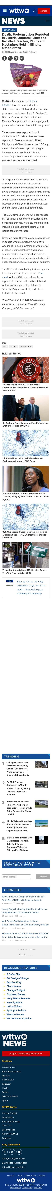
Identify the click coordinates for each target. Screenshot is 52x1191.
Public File (38, 1188)
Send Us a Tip (8, 1129)
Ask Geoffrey (14, 982)
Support (42, 1176)
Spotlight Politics (16, 1010)
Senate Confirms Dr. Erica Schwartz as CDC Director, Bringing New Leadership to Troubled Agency (25, 496)
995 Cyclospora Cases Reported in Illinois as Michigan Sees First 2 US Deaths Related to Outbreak (24, 534)
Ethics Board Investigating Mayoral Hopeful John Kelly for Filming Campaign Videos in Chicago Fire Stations (19, 844)
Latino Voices (14, 1006)
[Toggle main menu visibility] (5, 10)
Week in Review (16, 1014)
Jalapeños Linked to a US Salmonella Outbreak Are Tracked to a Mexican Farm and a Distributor (25, 387)
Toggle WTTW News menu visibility (48, 21)
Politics (5, 1092)
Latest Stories (8, 1067)
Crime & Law (8, 1079)
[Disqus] (26, 636)
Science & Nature (10, 1096)
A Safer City (13, 974)
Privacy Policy (15, 1188)
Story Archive (8, 1117)
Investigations (14, 1002)
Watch (20, 1176)
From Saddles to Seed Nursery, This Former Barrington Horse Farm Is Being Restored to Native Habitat (19, 808)
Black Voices (14, 986)
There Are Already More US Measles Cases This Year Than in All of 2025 (24, 571)
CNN (4, 51)
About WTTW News (11, 1121)
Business (9, 29)
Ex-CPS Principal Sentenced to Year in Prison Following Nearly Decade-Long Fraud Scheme (18, 788)
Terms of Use (27, 1188)
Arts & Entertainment (11, 1071)
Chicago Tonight (16, 990)
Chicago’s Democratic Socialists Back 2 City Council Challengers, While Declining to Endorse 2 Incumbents (18, 769)
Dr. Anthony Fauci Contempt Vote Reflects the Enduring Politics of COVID (25, 424)
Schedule (10, 1176)
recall (14, 346)
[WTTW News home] (13, 21)
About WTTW (31, 1176)
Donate (43, 10)
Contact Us (7, 1125)
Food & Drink (26, 346)
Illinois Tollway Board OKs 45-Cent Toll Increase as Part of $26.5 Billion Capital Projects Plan (19, 826)
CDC (5, 346)
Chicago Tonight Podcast (13, 1158)
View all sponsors (26, 172)
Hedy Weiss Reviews (18, 998)
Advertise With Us (10, 1133)
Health (5, 1087)
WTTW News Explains (19, 1018)
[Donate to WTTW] (26, 1180)
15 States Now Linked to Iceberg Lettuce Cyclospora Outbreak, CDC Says (22, 460)
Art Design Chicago (18, 978)
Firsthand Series (16, 994)
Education (6, 1083)
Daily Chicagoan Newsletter (14, 1162)
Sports (5, 1100)
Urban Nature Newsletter (13, 1167)
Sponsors (6, 1137)
